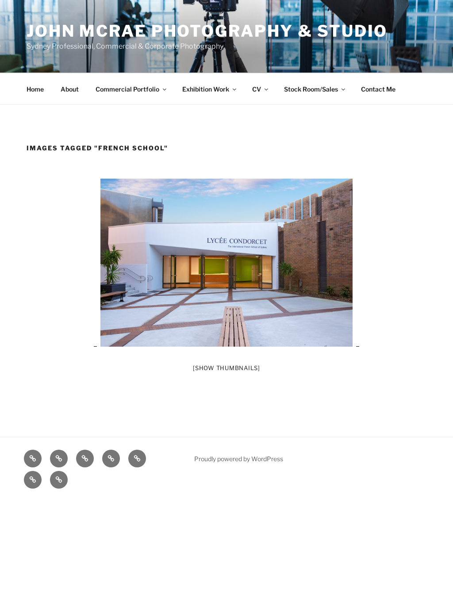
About (70, 89)
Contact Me (378, 89)
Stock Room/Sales (311, 89)
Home (35, 89)
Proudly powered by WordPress (238, 459)
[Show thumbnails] (226, 367)
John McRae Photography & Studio (207, 31)
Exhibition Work (205, 89)
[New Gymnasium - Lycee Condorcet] (226, 263)
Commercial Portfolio (127, 89)
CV (256, 89)
